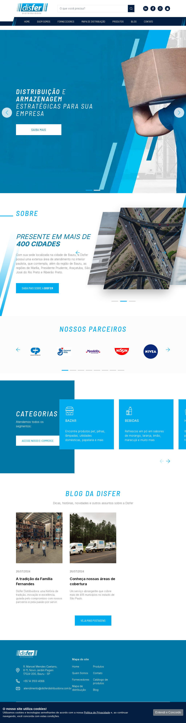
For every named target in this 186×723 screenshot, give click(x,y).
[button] (89, 190)
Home (27, 21)
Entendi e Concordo (168, 712)
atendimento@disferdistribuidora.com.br (48, 688)
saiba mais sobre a (37, 288)
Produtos (118, 21)
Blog (134, 21)
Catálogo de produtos (100, 681)
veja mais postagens (93, 620)
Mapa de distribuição (93, 21)
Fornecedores (66, 21)
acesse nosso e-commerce (38, 440)
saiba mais (38, 130)
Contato (148, 21)
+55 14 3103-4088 (34, 681)
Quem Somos (80, 673)
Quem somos (43, 21)
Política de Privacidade (97, 712)
